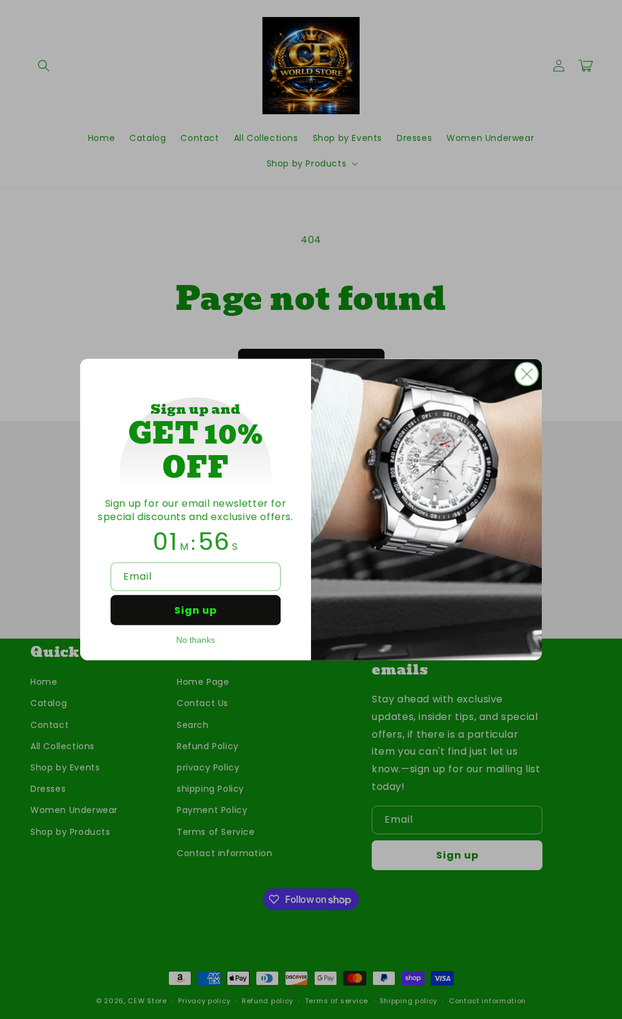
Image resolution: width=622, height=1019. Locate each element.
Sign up (195, 610)
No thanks (195, 640)
